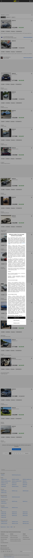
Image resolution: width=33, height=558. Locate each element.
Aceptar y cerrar (16, 317)
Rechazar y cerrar (17, 323)
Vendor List (20, 315)
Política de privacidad (11, 315)
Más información (16, 320)
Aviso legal (16, 315)
